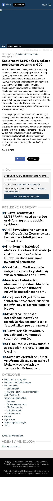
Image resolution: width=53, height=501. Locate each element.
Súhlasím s (11, 184)
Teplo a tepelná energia (15, 422)
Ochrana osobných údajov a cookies (35, 471)
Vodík (7, 425)
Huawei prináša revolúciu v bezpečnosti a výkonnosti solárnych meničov (24, 334)
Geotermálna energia (16, 404)
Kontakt (45, 473)
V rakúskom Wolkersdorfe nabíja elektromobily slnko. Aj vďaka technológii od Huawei (26, 271)
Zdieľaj (8, 4)
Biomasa (11, 401)
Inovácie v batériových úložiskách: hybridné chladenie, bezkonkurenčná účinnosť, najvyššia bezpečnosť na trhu (27, 286)
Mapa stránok (35, 473)
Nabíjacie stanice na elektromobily (22, 392)
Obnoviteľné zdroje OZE (15, 398)
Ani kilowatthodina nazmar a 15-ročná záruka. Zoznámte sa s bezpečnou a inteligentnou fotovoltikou (27, 235)
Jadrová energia (11, 395)
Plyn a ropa (9, 419)
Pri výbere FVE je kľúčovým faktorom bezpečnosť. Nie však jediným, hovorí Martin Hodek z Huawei (27, 303)
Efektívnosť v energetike (15, 379)
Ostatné (7, 416)
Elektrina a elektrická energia (27, 54)
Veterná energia (14, 410)
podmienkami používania (28, 184)
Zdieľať (21, 159)
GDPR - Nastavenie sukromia (18, 473)
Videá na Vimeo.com (18, 441)
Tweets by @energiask (12, 436)
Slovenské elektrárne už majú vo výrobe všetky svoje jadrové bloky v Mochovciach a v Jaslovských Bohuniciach (26, 362)
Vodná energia (13, 413)
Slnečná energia (14, 407)
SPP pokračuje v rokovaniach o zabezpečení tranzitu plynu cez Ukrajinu (26, 347)
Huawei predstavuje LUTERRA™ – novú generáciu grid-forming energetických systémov (25, 218)
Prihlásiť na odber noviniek (26, 197)
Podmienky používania (12, 471)
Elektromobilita (11, 386)
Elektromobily (13, 389)
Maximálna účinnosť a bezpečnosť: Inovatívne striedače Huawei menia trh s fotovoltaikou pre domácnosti (26, 319)
